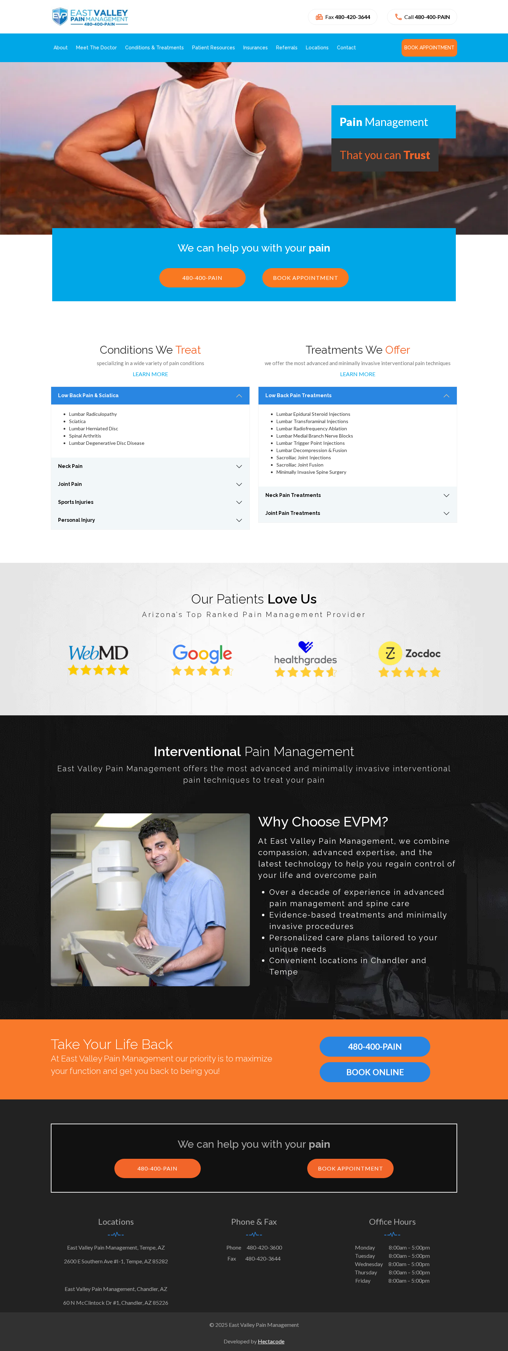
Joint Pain (70, 484)
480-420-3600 (264, 1247)
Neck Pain (70, 466)
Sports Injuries (75, 502)
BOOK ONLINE (375, 1072)
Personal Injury (76, 520)
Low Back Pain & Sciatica (88, 395)
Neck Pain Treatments (293, 495)
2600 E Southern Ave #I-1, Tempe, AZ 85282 (116, 1261)
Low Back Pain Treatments (298, 395)
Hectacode (271, 1341)
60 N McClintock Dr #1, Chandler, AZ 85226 (115, 1302)
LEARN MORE (150, 374)
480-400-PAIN (202, 277)
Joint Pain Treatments (292, 513)
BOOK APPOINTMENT (305, 277)
